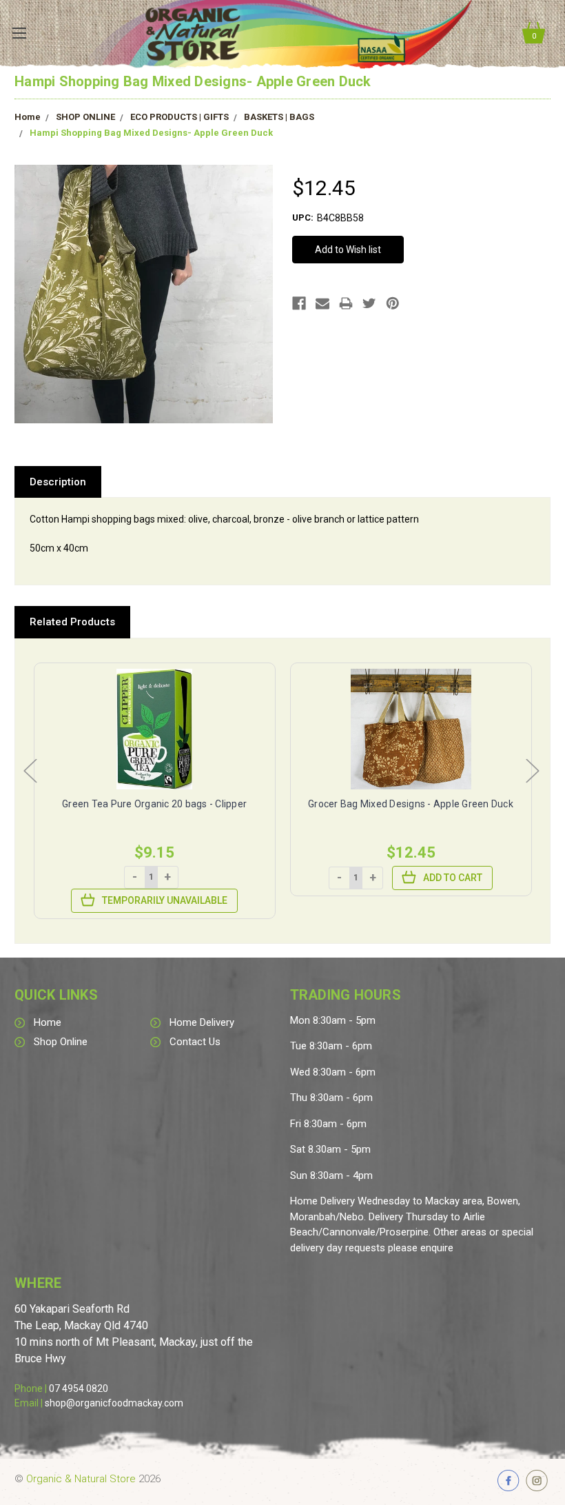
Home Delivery (202, 1022)
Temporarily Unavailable (164, 900)
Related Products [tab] (72, 622)
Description (58, 482)
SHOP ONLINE (85, 117)
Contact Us (195, 1042)
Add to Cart (452, 877)
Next (532, 770)
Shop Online (61, 1042)
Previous (29, 770)
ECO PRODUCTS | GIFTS (179, 117)
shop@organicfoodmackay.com (114, 1402)
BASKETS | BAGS (279, 117)
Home (27, 117)
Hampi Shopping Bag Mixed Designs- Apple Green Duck (151, 133)
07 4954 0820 (78, 1388)
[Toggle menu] (19, 32)
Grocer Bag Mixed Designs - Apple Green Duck (410, 803)
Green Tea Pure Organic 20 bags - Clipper (154, 803)
